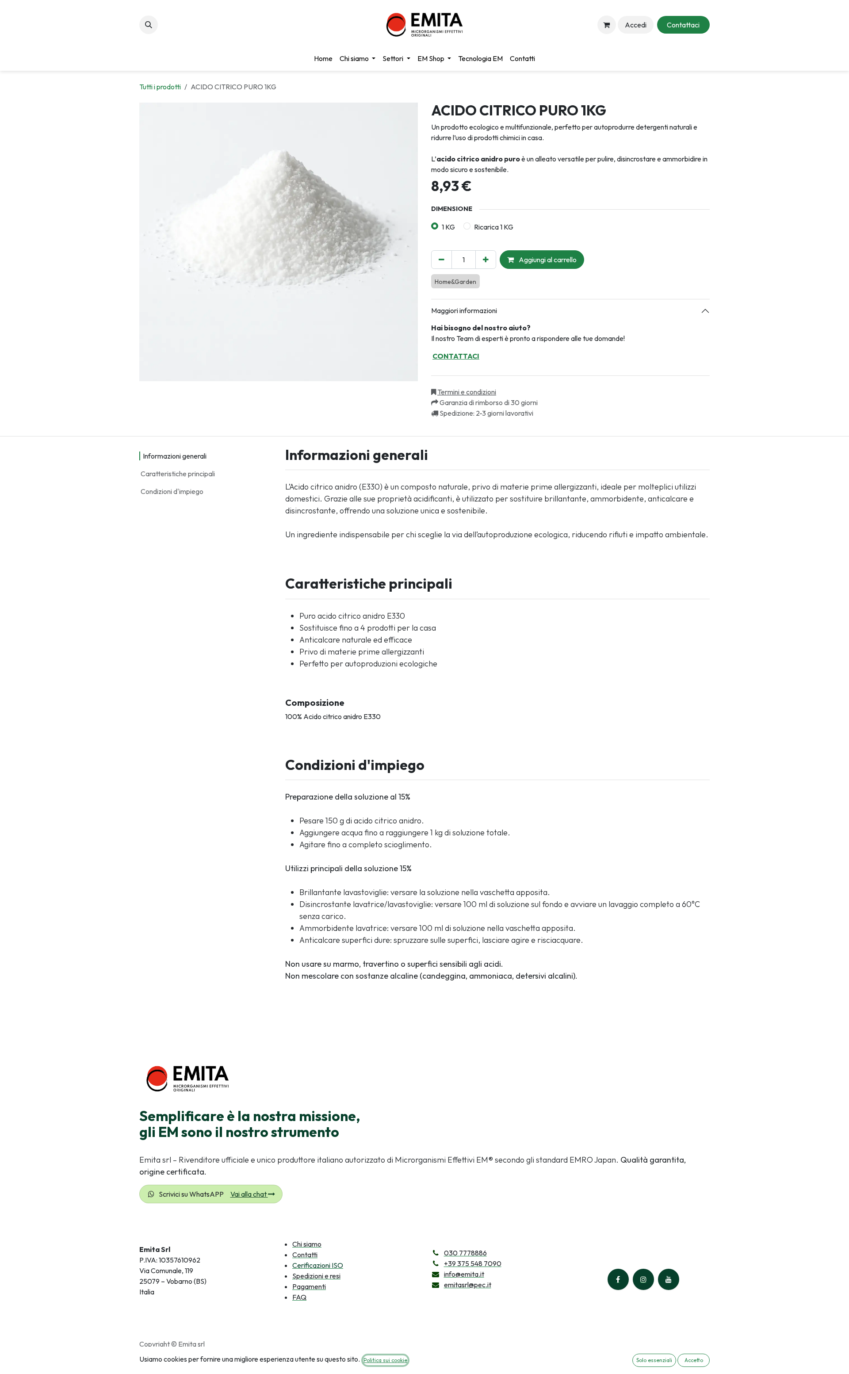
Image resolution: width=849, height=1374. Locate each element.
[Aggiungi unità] (485, 259)
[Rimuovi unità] (441, 259)
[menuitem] (323, 58)
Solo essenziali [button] (654, 1360)
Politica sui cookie (385, 1360)
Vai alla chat (249, 1194)
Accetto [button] (694, 1360)
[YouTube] (668, 1279)
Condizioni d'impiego (172, 491)
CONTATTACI (455, 356)
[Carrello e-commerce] (606, 24)
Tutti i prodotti (160, 86)
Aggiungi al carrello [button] (547, 259)
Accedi (635, 24)
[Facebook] (618, 1279)
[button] (148, 24)
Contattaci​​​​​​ (683, 24)
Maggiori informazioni (464, 310)
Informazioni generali (175, 456)
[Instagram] (643, 1279)
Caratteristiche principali (178, 473)
